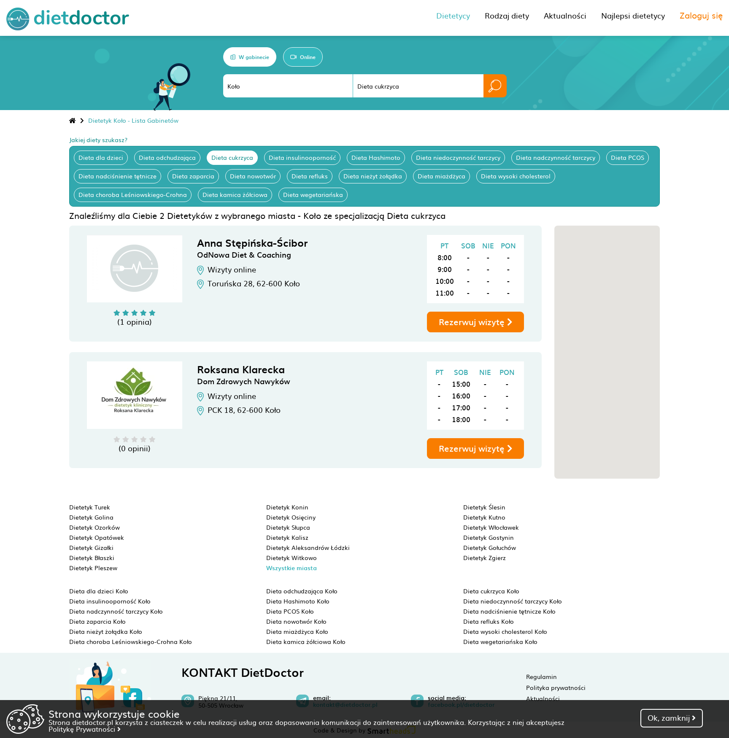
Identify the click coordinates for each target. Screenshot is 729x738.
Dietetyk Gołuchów (489, 547)
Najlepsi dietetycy (633, 15)
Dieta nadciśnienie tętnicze (117, 176)
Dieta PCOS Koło (290, 611)
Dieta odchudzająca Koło (302, 591)
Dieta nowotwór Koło (296, 621)
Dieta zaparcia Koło (97, 621)
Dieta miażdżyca (441, 176)
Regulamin (541, 676)
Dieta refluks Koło (488, 621)
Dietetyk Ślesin (484, 507)
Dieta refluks (310, 176)
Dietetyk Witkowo (291, 557)
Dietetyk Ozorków (94, 527)
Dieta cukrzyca (232, 157)
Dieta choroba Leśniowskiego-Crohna (132, 194)
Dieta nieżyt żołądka (372, 176)
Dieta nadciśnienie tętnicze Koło (509, 611)
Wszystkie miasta (291, 567)
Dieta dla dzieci (100, 157)
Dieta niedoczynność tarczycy (458, 157)
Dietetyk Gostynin (488, 537)
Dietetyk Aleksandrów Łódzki (308, 547)
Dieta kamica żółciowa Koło (306, 641)
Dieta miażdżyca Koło (297, 631)
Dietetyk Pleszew (93, 567)
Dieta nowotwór (253, 176)
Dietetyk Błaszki (91, 557)
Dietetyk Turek (89, 507)
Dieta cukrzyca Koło (491, 591)
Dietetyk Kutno (484, 517)
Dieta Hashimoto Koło (297, 601)
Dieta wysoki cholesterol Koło (505, 631)
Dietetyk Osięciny (291, 517)
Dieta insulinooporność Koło (110, 601)
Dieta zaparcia (193, 176)
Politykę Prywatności (83, 729)
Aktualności (543, 698)
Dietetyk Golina (91, 517)
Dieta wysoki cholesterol (516, 176)
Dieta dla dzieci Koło (98, 591)
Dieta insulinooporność (302, 157)
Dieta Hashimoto (375, 157)
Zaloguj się (701, 15)
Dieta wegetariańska (313, 194)
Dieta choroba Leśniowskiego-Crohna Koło (130, 641)
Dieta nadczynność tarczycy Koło (116, 611)
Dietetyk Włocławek (491, 527)
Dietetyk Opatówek (96, 537)
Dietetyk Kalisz (287, 537)
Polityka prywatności (556, 687)
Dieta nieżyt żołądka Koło (105, 631)
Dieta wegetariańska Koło (500, 641)
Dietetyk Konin (287, 507)
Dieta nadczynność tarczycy (555, 157)
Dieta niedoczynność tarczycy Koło (512, 601)
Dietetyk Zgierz (484, 557)
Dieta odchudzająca (167, 157)
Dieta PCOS (627, 157)
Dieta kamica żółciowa (234, 194)
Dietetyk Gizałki (91, 547)
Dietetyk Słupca (288, 527)
